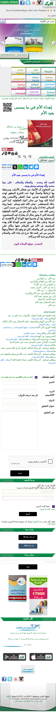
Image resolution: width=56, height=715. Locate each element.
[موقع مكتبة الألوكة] (18, 86)
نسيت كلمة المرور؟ (47, 509)
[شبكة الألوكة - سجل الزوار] (33, 11)
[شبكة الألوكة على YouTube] (33, 2)
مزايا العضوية (37, 521)
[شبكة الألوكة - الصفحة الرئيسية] (43, 11)
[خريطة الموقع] (51, 11)
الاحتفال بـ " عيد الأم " (45, 290)
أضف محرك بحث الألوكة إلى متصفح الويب (28, 701)
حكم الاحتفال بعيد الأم (45, 302)
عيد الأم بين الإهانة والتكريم (43, 281)
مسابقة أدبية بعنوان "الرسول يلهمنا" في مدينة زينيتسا (28, 633)
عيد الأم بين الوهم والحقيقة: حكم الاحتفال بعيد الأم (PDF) (29, 321)
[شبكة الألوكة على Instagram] (39, 2)
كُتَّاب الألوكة (28, 619)
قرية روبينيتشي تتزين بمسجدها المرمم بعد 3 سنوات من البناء (28, 639)
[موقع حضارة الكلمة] (33, 78)
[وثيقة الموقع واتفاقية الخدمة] (17, 11)
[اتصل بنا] (51, 17)
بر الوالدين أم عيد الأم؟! (45, 284)
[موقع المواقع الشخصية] (33, 86)
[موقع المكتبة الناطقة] (48, 93)
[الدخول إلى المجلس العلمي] (36, 62)
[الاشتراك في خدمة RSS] (48, 11)
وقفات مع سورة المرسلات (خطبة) (39, 339)
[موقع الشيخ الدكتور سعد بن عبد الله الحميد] (28, 31)
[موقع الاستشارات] (18, 78)
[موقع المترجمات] (18, 93)
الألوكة (9, 696)
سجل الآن (51, 524)
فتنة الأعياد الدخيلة (47, 299)
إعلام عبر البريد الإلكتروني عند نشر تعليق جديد (17, 377)
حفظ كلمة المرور (43, 506)
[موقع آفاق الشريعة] (33, 71)
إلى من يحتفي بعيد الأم (45, 296)
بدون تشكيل (46, 160)
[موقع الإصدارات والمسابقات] (33, 93)
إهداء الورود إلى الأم (46, 327)
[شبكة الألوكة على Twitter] (28, 2)
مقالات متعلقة (17, 132)
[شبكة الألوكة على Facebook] (22, 2)
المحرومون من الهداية (45, 336)
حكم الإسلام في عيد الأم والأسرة (40, 293)
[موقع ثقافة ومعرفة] (18, 71)
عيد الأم (52, 305)
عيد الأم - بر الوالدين (46, 278)
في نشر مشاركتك (28, 537)
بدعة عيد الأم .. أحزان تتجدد (43, 287)
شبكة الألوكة (50, 98)
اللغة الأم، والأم (49, 333)
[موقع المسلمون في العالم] (48, 86)
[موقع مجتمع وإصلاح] (48, 78)
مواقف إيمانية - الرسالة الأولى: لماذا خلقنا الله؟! (33, 360)
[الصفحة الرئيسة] (54, 11)
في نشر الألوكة (28, 545)
